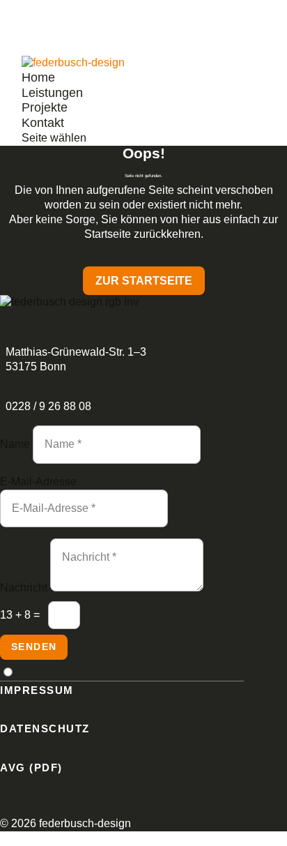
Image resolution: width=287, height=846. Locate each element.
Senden (33, 646)
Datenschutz (45, 728)
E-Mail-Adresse (38, 482)
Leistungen (52, 93)
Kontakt (43, 123)
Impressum (37, 690)
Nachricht (23, 588)
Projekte (45, 107)
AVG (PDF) (31, 767)
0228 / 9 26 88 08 (48, 406)
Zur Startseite (143, 281)
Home (38, 77)
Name (15, 444)
